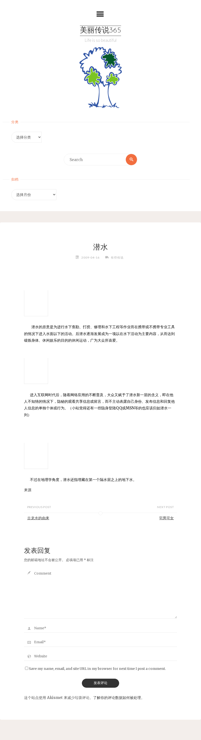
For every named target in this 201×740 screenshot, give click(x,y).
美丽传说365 (100, 30)
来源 (27, 490)
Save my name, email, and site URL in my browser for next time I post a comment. (97, 669)
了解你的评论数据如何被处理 (117, 697)
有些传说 (117, 257)
